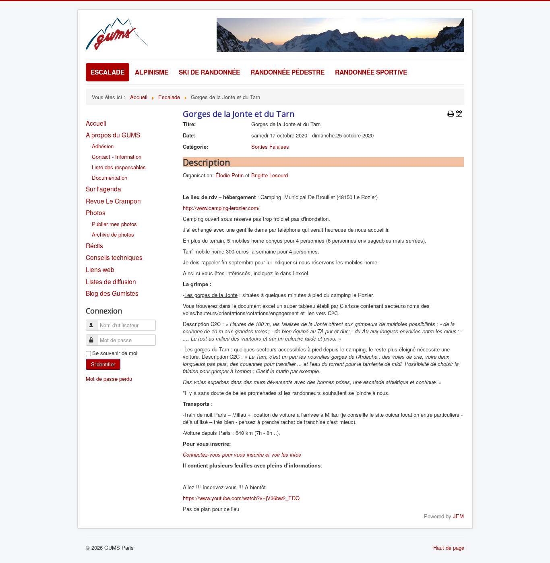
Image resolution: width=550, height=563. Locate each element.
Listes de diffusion (111, 281)
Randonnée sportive (371, 72)
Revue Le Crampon (113, 200)
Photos (95, 212)
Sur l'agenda (103, 188)
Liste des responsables (119, 167)
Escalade (107, 72)
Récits (94, 245)
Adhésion (103, 146)
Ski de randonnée (209, 72)
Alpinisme (151, 72)
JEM (458, 516)
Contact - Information (116, 156)
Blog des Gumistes (112, 293)
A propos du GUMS (113, 134)
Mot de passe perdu (109, 378)
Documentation (109, 177)
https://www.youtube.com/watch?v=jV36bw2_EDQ (241, 498)
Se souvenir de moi (114, 353)
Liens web (100, 269)
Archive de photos (113, 234)
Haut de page (448, 547)
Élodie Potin (229, 175)
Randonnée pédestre (287, 72)
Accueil (96, 122)
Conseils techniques (114, 257)
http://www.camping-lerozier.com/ (221, 208)
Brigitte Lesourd (269, 175)
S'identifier (103, 364)
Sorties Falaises (270, 146)
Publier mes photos (114, 224)
